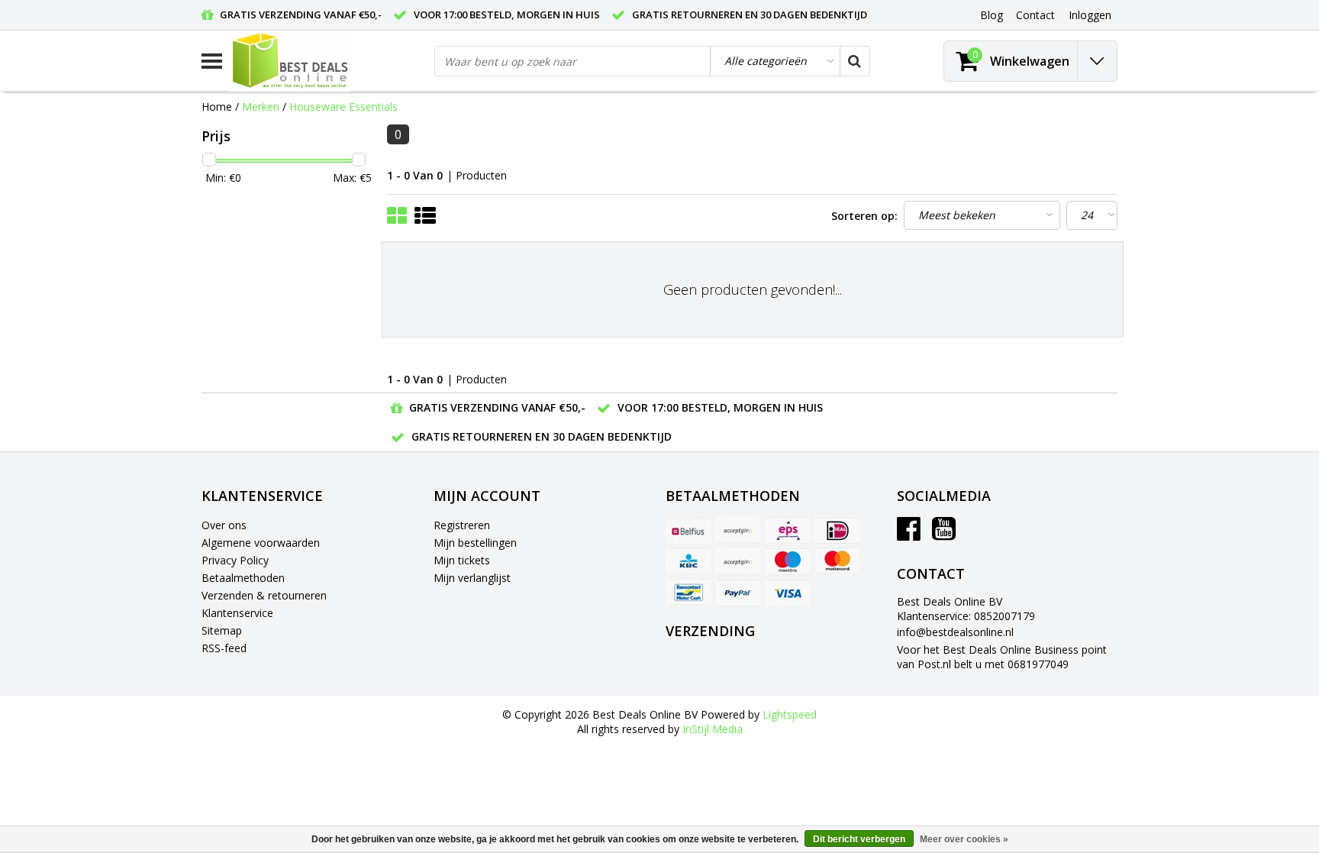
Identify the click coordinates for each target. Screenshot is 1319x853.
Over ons (224, 525)
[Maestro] (788, 561)
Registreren (462, 525)
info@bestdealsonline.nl (955, 632)
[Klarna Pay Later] (738, 561)
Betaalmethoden (243, 577)
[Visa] (788, 592)
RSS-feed (224, 648)
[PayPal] (738, 592)
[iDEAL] (837, 530)
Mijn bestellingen (475, 542)
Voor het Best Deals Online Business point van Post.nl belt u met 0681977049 (1002, 656)
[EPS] (788, 530)
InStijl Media (712, 729)
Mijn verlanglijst (472, 577)
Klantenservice (237, 613)
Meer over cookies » (964, 839)
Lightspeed (790, 714)
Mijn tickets (462, 560)
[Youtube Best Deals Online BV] (944, 534)
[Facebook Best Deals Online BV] (909, 534)
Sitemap (222, 630)
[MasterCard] (837, 561)
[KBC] (688, 561)
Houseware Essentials (343, 106)
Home (217, 106)
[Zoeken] (854, 61)
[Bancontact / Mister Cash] (688, 592)
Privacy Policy (235, 560)
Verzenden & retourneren (264, 595)
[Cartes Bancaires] (738, 530)
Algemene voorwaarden (261, 542)
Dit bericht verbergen (859, 839)
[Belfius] (688, 530)
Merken (260, 106)
